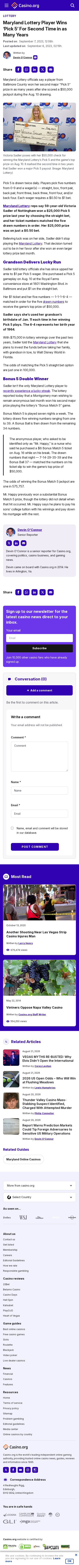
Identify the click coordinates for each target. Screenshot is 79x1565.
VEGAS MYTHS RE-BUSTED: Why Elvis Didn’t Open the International (47, 1059)
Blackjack (8, 1350)
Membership (10, 1250)
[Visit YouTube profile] (20, 1470)
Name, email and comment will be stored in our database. (42, 830)
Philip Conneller (44, 1113)
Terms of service (12, 1402)
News (7, 1368)
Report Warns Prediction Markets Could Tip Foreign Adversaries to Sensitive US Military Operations (47, 1129)
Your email (13, 630)
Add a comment (39, 690)
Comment (18, 737)
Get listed (8, 1244)
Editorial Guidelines (14, 1260)
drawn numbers (53, 302)
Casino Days (10, 1294)
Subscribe (39, 648)
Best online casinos (14, 1329)
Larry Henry (25, 943)
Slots (6, 1339)
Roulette (8, 1344)
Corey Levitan (43, 1066)
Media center (10, 1429)
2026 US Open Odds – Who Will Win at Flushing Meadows (49, 1080)
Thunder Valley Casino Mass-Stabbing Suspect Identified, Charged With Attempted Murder (47, 1104)
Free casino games (14, 1334)
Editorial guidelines (14, 1423)
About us (9, 1233)
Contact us (9, 1239)
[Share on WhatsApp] (26, 69)
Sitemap (7, 1413)
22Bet (6, 1284)
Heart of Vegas (11, 1315)
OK (69, 1561)
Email (15, 805)
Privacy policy (11, 1408)
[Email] (23, 543)
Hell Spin (8, 1299)
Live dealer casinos (14, 1360)
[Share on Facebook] (18, 69)
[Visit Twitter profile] (6, 1470)
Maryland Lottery (16, 206)
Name (16, 782)
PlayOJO (8, 1310)
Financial (8, 1373)
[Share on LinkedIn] (34, 69)
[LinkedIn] (16, 543)
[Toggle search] (72, 5)
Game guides (12, 1323)
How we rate (10, 1265)
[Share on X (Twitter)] (43, 69)
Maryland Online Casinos (23, 1159)
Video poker (10, 1355)
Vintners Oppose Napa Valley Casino (34, 1007)
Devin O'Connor (22, 57)
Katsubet (8, 1305)
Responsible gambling (16, 1270)
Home (6, 1397)
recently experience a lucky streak (26, 391)
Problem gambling (13, 1418)
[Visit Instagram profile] (28, 1470)
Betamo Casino (11, 1289)
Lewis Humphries (45, 1087)
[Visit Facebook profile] (13, 1470)
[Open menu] (6, 5)
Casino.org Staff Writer (32, 1014)
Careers (7, 1255)
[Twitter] (9, 543)
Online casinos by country (17, 1434)
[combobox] (39, 1185)
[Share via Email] (51, 69)
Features (8, 1384)
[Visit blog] (35, 1470)
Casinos (7, 1379)
